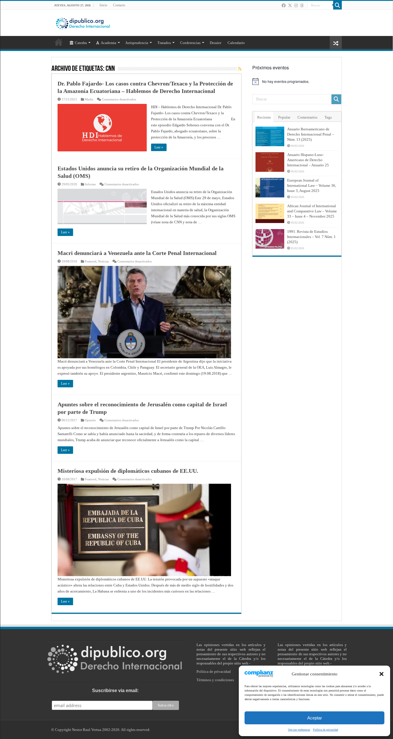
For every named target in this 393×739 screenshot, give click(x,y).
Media (89, 99)
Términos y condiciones (215, 680)
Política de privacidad (325, 729)
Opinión (90, 420)
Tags (328, 117)
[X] (290, 5)
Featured (90, 261)
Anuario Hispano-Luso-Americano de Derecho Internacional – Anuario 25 (308, 160)
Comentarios (307, 117)
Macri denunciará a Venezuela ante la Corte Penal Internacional (137, 253)
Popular (284, 117)
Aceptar (314, 717)
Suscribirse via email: (115, 690)
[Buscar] (337, 5)
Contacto (119, 5)
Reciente (264, 117)
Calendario (236, 43)
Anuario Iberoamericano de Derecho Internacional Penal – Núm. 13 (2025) (310, 134)
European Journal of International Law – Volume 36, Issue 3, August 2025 (311, 185)
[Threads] (301, 5)
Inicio (103, 5)
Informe (90, 184)
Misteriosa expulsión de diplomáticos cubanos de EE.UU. (128, 471)
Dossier (215, 43)
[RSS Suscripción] (239, 69)
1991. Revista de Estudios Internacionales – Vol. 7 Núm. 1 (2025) (311, 236)
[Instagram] (296, 5)
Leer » (158, 147)
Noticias (103, 261)
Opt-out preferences (299, 729)
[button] (381, 674)
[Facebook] (283, 5)
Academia (108, 43)
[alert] (297, 81)
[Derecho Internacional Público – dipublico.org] (83, 22)
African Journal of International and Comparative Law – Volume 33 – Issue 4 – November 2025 (312, 211)
